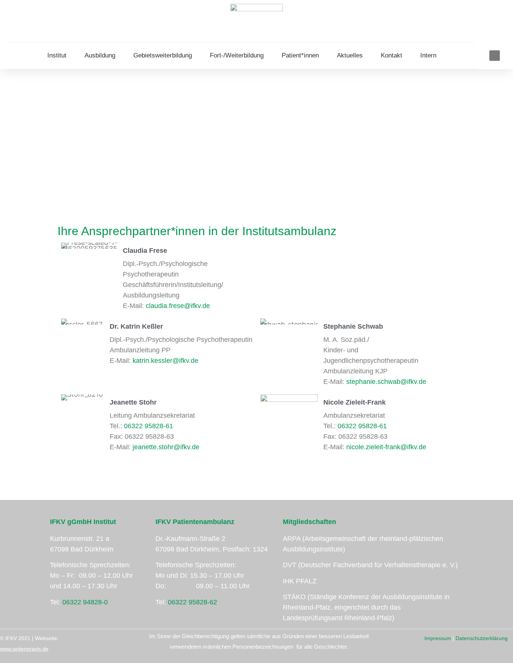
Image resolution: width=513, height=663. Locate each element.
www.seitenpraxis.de (24, 649)
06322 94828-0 (85, 602)
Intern (428, 55)
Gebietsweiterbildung (162, 55)
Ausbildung (99, 55)
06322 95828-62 (192, 602)
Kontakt (391, 55)
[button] (494, 55)
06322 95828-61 (148, 426)
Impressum (437, 638)
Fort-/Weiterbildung (237, 55)
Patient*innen (300, 55)
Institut (56, 55)
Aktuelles (350, 55)
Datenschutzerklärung (482, 638)
